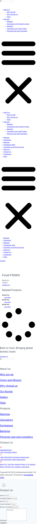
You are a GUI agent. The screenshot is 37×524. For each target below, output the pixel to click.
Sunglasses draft (9, 145)
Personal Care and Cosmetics (17, 31)
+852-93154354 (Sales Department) (12, 460)
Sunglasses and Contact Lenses (18, 24)
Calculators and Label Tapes (17, 29)
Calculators (7, 140)
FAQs (3, 402)
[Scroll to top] (1, 484)
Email (2, 501)
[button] (18, 72)
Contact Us (7, 152)
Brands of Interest (6, 507)
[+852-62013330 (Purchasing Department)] (1, 455)
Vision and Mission (10, 380)
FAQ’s (9, 17)
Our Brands (6, 391)
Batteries (10, 26)
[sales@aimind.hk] (1, 448)
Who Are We (11, 12)
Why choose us (9, 385)
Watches (10, 21)
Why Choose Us (12, 14)
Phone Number (5, 504)
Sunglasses (7, 154)
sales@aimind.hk (6, 450)
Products (6, 19)
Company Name (6, 498)
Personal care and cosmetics (16, 436)
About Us (6, 10)
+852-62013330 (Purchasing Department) (14, 457)
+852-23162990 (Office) (8, 452)
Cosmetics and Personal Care (13, 147)
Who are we (7, 374)
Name (2, 495)
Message (3, 520)
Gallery (4, 397)
